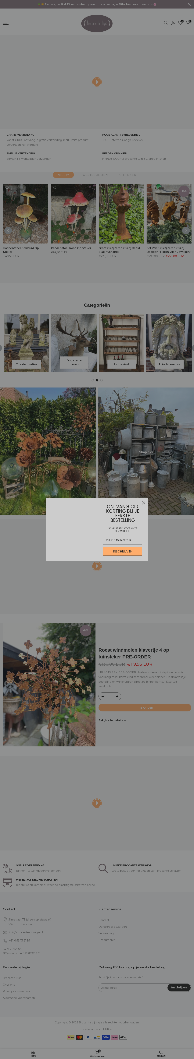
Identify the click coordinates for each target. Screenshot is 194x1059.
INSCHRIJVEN (122, 551)
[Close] (143, 502)
